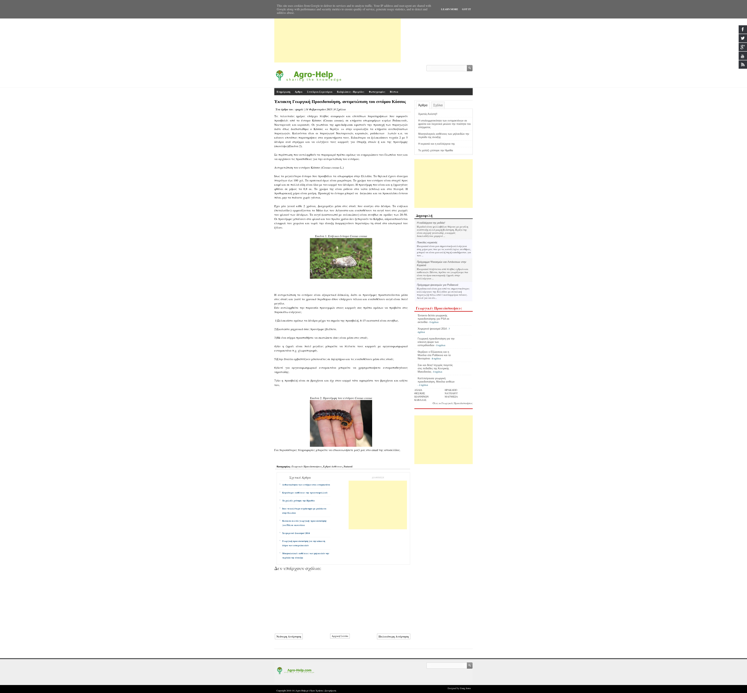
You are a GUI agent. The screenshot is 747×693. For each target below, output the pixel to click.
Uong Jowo (465, 688)
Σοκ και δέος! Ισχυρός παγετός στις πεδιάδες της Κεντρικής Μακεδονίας (435, 368)
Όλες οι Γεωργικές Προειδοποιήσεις (453, 403)
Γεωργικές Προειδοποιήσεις (307, 466)
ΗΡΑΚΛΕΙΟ (451, 390)
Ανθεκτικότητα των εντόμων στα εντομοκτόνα (306, 484)
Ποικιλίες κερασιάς (427, 242)
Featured (348, 466)
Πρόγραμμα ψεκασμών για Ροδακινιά (437, 284)
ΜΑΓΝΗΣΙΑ (451, 396)
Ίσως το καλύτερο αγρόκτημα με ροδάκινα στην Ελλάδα (304, 510)
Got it (466, 9)
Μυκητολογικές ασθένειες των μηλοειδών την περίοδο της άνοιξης (305, 555)
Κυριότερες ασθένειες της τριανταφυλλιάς (305, 492)
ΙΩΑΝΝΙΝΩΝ (421, 396)
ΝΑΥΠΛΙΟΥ (451, 393)
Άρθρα (422, 105)
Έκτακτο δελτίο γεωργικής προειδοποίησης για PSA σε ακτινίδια (304, 523)
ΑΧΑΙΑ (418, 390)
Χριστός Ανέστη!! (427, 114)
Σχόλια (438, 105)
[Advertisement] (337, 35)
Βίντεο (394, 91)
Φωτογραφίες (377, 91)
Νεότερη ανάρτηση (288, 636)
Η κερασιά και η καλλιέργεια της (436, 143)
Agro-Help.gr (302, 690)
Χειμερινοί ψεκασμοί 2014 (296, 533)
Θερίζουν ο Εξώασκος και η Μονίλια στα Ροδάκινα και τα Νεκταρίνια (434, 355)
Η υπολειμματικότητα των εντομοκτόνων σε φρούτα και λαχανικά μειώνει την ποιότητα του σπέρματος (444, 124)
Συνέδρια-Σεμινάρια (319, 91)
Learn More (449, 9)
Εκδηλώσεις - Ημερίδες (350, 91)
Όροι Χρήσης (316, 690)
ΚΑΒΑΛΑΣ (420, 400)
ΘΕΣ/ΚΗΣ (419, 393)
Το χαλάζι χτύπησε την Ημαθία (298, 500)
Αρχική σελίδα (340, 636)
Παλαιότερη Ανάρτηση (394, 636)
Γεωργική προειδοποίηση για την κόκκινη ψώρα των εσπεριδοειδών (303, 543)
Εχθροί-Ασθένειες (333, 466)
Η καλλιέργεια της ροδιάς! (431, 222)
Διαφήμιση (330, 690)
